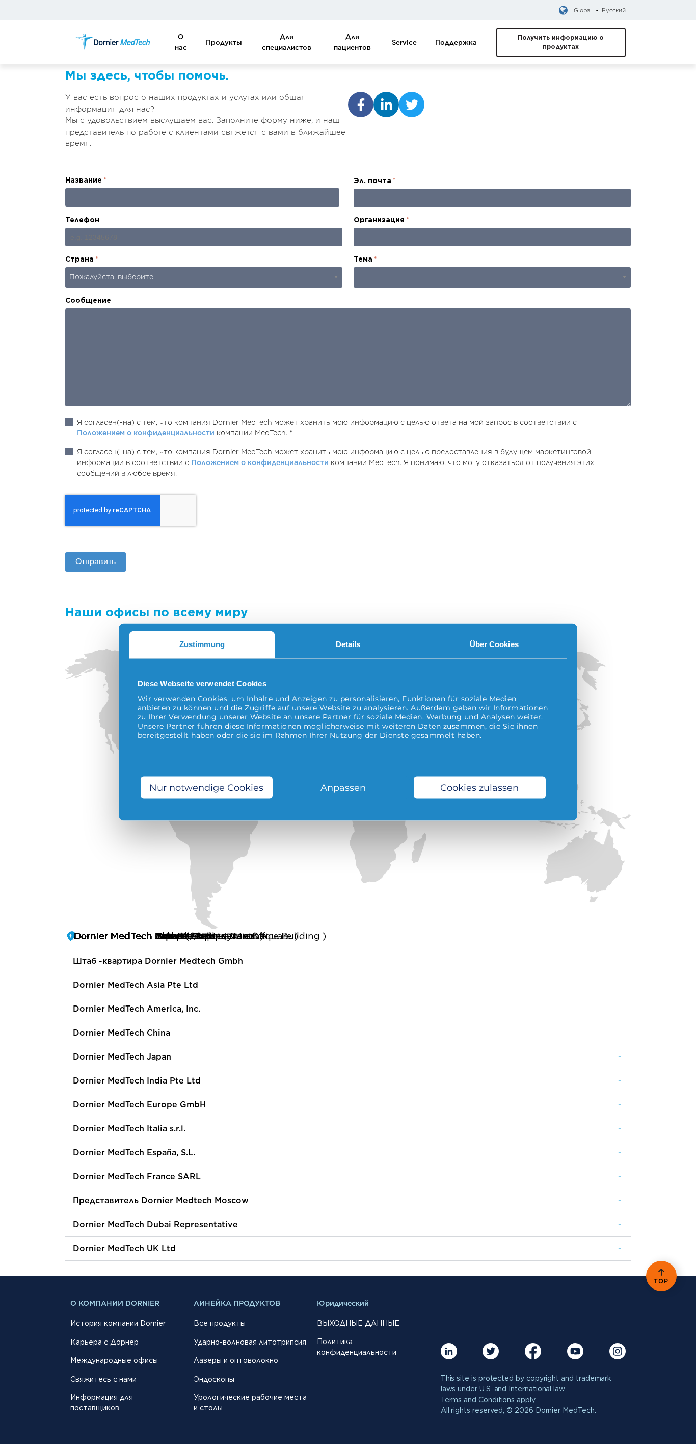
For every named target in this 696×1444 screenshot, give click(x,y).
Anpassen (343, 787)
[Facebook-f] (360, 104)
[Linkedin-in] (386, 104)
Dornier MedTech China (121, 1033)
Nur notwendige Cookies (206, 787)
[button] (348, 961)
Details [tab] (348, 644)
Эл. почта (375, 180)
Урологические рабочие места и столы (250, 1402)
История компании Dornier (118, 1323)
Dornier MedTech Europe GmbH (139, 1105)
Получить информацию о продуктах (561, 42)
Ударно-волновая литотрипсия (250, 1342)
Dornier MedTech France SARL (137, 1176)
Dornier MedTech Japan (122, 1057)
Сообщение (88, 300)
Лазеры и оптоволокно (236, 1360)
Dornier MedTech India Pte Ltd (137, 1081)
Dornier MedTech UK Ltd (124, 1248)
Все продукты (220, 1323)
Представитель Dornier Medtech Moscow (161, 1200)
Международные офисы (114, 1360)
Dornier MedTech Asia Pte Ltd (135, 985)
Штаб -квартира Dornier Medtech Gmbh (158, 961)
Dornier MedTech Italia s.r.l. (129, 1128)
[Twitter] (411, 104)
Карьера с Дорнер (104, 1342)
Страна (81, 259)
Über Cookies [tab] (494, 644)
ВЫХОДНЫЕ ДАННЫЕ (358, 1323)
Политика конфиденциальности (356, 1346)
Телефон (82, 220)
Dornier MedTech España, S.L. (134, 1152)
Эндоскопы (214, 1379)
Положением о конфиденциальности (146, 433)
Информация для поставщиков (101, 1402)
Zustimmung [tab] (202, 644)
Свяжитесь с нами (103, 1379)
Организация (381, 220)
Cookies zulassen (479, 787)
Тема (365, 259)
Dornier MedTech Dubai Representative (155, 1224)
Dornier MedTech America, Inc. (136, 1009)
